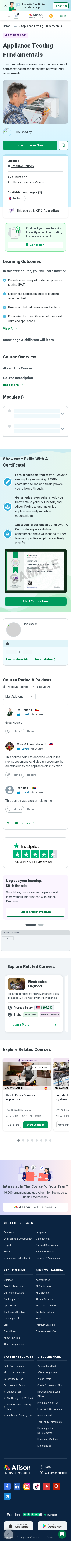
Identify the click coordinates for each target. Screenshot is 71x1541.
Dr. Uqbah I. (25, 710)
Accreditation (43, 1280)
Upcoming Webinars (48, 1439)
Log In (62, 15)
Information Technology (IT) (18, 1258)
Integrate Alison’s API (48, 1402)
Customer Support (56, 1472)
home (6, 26)
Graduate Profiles (45, 1312)
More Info (13, 1124)
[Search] (7, 13)
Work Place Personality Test (19, 1406)
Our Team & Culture (14, 1293)
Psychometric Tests (14, 1385)
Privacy (20, 1537)
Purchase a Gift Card (46, 1331)
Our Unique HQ (11, 1299)
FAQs (48, 1467)
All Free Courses (44, 1299)
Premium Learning (45, 1325)
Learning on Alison (13, 1318)
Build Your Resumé (14, 1366)
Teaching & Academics (48, 1258)
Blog (6, 1325)
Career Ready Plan (13, 1379)
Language (41, 1232)
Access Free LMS (46, 1366)
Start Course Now (30, 145)
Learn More (21, 1025)
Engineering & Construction (18, 1238)
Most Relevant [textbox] (14, 696)
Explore (3, 16)
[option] (33, 1003)
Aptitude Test (14, 1391)
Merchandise (44, 1445)
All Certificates (43, 1286)
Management (43, 1238)
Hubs (38, 1318)
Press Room (10, 1331)
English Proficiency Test (19, 1415)
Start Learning (36, 1124)
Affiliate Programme (47, 1372)
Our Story (8, 1280)
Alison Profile (44, 1379)
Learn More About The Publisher (29, 659)
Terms (27, 1537)
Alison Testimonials (46, 1305)
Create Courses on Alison (50, 1385)
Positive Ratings (22, 166)
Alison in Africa (12, 1337)
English (8, 1245)
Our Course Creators (14, 1312)
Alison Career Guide (14, 1372)
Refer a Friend (44, 1415)
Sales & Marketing (45, 1251)
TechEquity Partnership (49, 1422)
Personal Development (47, 1245)
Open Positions (12, 1305)
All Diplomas (42, 1293)
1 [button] (29, 928)
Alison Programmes (14, 1344)
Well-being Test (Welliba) (20, 1398)
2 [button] (38, 928)
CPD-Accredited (47, 210)
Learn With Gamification (49, 1409)
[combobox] (19, 696)
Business (9, 1232)
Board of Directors (13, 1286)
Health (7, 1251)
